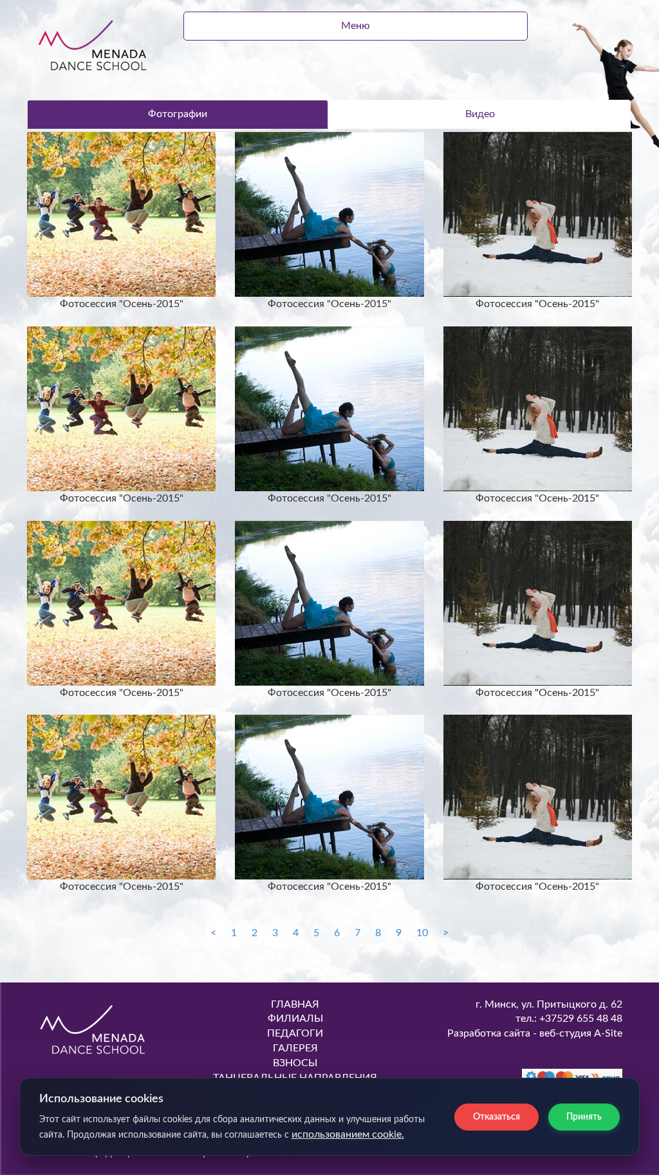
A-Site (608, 1033)
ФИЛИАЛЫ (295, 1018)
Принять (584, 1117)
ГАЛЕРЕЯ (295, 1048)
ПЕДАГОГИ (295, 1033)
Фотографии (177, 114)
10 (422, 933)
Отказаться (496, 1117)
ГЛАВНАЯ (295, 1004)
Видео (480, 114)
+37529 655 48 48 (579, 1018)
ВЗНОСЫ (295, 1063)
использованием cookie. (348, 1134)
